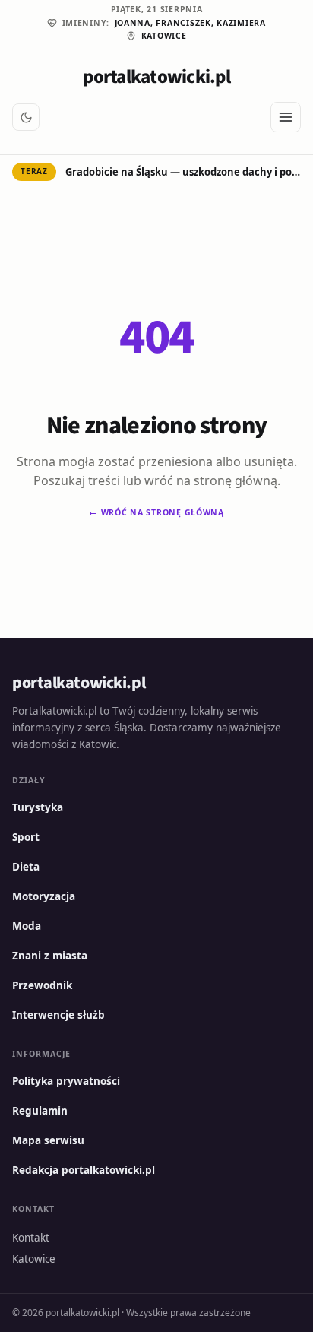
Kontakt (30, 1238)
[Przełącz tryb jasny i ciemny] (26, 117)
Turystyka (37, 807)
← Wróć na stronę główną (156, 512)
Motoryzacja (43, 896)
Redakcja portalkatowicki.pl (83, 1170)
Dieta (26, 867)
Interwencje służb (58, 1015)
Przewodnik (42, 985)
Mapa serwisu (48, 1140)
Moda (26, 926)
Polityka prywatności (66, 1081)
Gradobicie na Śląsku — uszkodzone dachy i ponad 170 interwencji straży (183, 172)
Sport (26, 837)
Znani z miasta (49, 956)
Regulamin (40, 1111)
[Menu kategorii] (285, 117)
